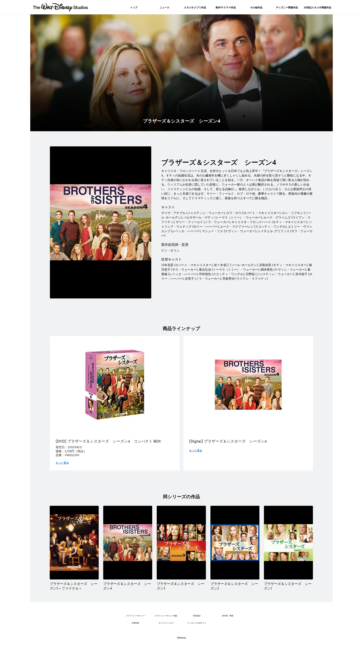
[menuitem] (133, 7)
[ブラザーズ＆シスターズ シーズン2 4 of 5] (234, 542)
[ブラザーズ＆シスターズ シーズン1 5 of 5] (288, 542)
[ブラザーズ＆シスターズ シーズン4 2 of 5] (127, 542)
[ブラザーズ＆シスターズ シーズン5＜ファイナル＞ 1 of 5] (74, 542)
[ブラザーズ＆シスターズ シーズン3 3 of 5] (181, 542)
